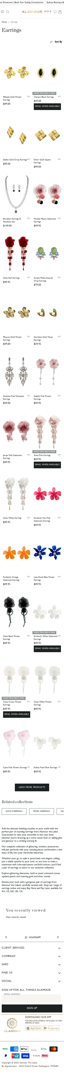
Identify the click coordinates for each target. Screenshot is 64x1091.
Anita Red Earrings (11, 278)
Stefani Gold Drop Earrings (15, 160)
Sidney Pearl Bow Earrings (45, 768)
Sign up (32, 1008)
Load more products (32, 787)
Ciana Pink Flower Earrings (15, 768)
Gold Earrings (14, 811)
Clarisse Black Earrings (44, 97)
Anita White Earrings (12, 518)
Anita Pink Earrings (42, 455)
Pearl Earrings (41, 811)
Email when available (47, 107)
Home (4, 22)
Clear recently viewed (16, 917)
